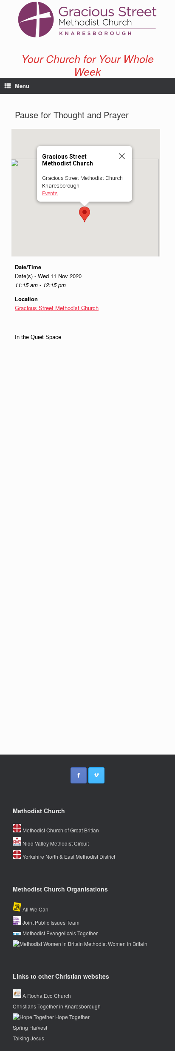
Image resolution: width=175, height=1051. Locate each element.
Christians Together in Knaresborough (57, 1006)
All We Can (34, 909)
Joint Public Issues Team (50, 922)
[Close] (122, 156)
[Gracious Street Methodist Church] (87, 20)
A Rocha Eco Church (46, 995)
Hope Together (72, 1016)
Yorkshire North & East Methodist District (68, 856)
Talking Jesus (28, 1038)
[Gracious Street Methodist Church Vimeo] (96, 775)
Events (50, 193)
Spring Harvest (30, 1027)
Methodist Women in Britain (115, 943)
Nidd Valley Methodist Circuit (55, 843)
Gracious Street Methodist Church (57, 308)
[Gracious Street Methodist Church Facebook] (79, 775)
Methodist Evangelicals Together (59, 933)
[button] (84, 214)
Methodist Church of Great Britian (60, 830)
